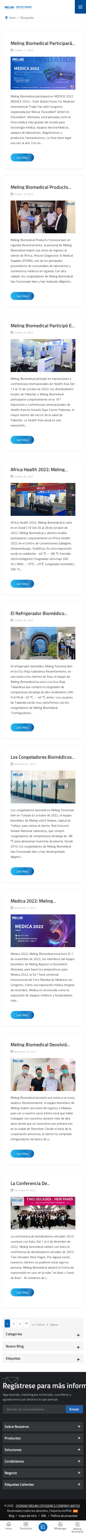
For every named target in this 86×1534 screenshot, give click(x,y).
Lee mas (22, 157)
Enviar (74, 1409)
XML (44, 1516)
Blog (11, 1516)
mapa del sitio (28, 1516)
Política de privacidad (64, 1516)
